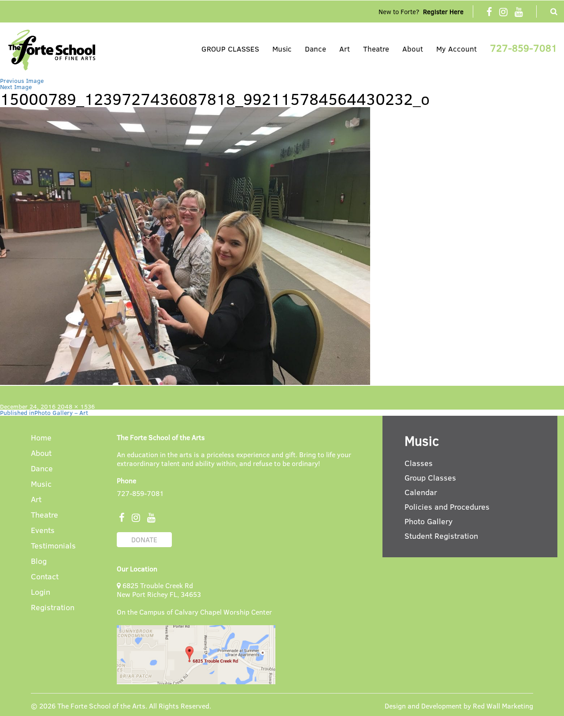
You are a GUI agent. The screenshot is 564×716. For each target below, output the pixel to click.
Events (43, 530)
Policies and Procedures (447, 507)
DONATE (144, 539)
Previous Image (22, 80)
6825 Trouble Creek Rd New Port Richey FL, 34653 (159, 590)
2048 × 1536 (76, 406)
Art (344, 49)
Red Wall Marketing (503, 705)
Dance (315, 49)
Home (41, 438)
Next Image (16, 86)
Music (282, 49)
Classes (418, 463)
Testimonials (53, 546)
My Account (456, 49)
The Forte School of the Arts (101, 705)
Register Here (443, 11)
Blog (39, 561)
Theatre (376, 49)
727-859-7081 (523, 47)
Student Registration (441, 536)
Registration (52, 607)
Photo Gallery (428, 521)
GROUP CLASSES (230, 49)
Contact (45, 577)
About (412, 49)
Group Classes (430, 477)
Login (40, 592)
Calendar (420, 492)
